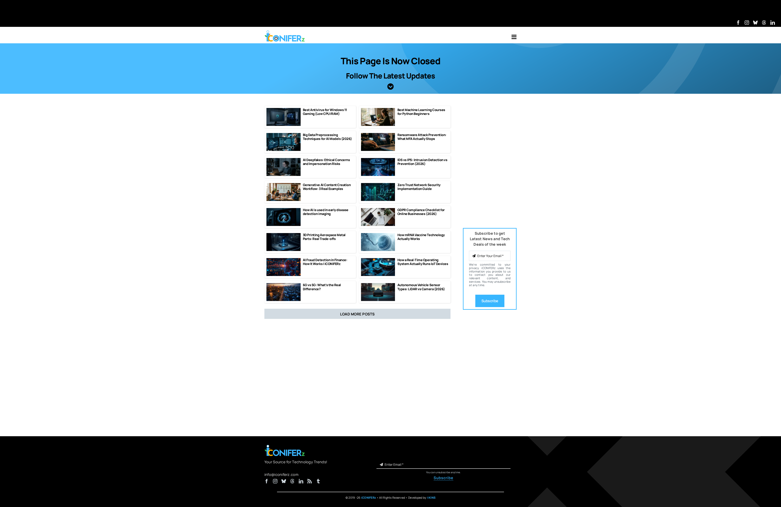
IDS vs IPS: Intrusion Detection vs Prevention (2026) (422, 162)
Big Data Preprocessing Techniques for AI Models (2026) (327, 137)
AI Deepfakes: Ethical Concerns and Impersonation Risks (326, 162)
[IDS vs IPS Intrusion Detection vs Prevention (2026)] (378, 159)
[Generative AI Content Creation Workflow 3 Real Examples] (283, 184)
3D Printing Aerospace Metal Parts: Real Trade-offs (324, 237)
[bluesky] (755, 22)
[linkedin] (772, 22)
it (431, 497)
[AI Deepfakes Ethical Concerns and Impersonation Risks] (283, 159)
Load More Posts (357, 314)
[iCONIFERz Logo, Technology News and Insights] (284, 31)
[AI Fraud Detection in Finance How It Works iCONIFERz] (283, 259)
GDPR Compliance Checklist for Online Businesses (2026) (421, 212)
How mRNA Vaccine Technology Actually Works (421, 237)
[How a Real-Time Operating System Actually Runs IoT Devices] (378, 259)
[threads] (764, 22)
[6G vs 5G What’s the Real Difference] (283, 284)
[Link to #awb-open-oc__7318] (514, 37)
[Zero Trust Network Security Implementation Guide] (378, 184)
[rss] (309, 481)
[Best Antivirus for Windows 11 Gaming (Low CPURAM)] (283, 109)
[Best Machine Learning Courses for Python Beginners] (378, 109)
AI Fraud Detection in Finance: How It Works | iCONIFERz (325, 262)
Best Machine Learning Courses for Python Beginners (421, 112)
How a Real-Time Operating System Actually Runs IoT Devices (422, 262)
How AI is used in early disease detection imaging (325, 212)
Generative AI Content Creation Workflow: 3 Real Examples (327, 187)
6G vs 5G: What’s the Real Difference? (322, 287)
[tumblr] (318, 481)
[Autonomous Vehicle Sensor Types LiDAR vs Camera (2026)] (378, 284)
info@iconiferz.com (281, 474)
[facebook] (738, 22)
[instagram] (747, 22)
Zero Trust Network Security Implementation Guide (419, 187)
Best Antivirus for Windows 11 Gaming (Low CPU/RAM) (325, 112)
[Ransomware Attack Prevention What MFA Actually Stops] (378, 134)
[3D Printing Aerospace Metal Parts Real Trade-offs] (283, 234)
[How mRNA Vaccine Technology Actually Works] (378, 234)
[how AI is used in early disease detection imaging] (283, 209)
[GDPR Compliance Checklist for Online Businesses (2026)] (378, 209)
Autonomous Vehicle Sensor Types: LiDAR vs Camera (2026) (421, 287)
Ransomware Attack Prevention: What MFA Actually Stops (421, 137)
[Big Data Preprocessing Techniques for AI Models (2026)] (283, 134)
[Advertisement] (390, 9)
